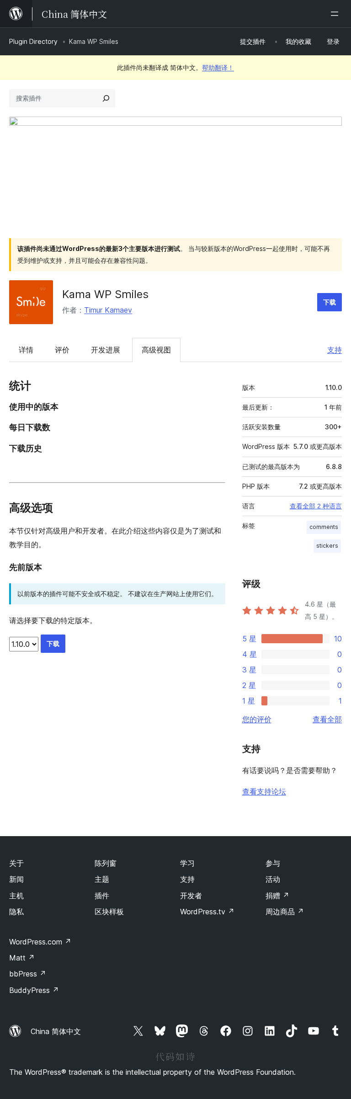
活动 (273, 879)
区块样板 (109, 911)
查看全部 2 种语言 (316, 506)
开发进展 (105, 349)
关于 (16, 863)
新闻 (16, 879)
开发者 (191, 895)
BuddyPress (34, 990)
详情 (26, 349)
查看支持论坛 (264, 791)
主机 (16, 895)
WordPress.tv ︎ (207, 911)
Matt (22, 957)
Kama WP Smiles (105, 294)
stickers (327, 545)
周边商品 (285, 911)
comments (323, 526)
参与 (273, 863)
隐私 (16, 911)
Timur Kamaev (108, 310)
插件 (102, 895)
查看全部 (327, 719)
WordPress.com (40, 941)
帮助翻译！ (218, 67)
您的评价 (256, 719)
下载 (329, 302)
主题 (102, 879)
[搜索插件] (106, 98)
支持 (334, 349)
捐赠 (277, 895)
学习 (187, 863)
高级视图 (156, 349)
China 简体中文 (56, 1031)
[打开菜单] (336, 13)
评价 (62, 349)
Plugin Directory (33, 41)
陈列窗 (106, 863)
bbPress (27, 973)
